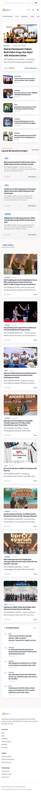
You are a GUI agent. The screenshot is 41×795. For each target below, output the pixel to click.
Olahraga (7, 325)
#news (32, 16)
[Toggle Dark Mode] (33, 10)
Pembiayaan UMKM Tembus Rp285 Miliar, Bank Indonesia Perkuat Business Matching (20, 608)
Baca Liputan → (32, 177)
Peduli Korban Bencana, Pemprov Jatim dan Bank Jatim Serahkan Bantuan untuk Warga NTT (24, 80)
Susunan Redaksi (6, 756)
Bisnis (3, 736)
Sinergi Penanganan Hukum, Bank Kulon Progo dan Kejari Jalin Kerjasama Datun (18, 52)
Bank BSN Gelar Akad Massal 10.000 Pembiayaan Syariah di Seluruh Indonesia (25, 109)
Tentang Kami (6, 771)
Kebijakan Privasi (6, 774)
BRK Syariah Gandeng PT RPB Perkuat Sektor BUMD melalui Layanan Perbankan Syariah (20, 163)
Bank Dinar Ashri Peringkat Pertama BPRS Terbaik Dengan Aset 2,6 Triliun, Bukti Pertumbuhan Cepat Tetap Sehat (18, 423)
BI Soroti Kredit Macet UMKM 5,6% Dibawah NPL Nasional (20, 469)
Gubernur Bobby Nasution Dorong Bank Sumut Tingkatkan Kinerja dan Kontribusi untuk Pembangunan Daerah (20, 375)
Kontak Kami (5, 777)
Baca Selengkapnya (30, 68)
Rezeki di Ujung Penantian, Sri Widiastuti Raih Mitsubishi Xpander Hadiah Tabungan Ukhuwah (20, 515)
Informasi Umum (6, 742)
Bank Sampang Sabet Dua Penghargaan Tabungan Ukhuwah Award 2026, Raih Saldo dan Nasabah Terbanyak (20, 561)
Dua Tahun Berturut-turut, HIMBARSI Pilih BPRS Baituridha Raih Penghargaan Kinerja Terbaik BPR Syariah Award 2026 (25, 95)
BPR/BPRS (9, 27)
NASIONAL (4, 745)
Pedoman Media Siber (8, 759)
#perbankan (24, 16)
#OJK (16, 16)
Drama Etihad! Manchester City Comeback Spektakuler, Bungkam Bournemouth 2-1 (25, 123)
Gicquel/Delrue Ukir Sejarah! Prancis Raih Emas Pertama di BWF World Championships (20, 329)
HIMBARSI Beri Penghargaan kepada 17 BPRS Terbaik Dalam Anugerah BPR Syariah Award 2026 (19, 220)
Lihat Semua (35, 150)
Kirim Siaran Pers (6, 762)
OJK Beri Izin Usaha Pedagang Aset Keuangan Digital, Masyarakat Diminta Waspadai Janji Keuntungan (20, 191)
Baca (35, 294)
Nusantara (4, 747)
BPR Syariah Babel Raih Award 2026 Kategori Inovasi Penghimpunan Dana (25, 137)
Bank (6, 370)
